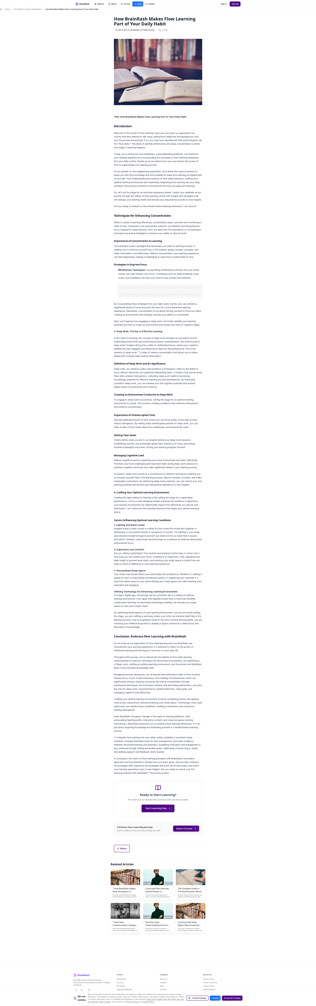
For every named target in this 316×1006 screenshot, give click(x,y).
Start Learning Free (156, 808)
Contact (163, 982)
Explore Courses (184, 828)
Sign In (224, 4)
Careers (163, 989)
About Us (163, 979)
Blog (8, 9)
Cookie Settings (199, 998)
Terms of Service (210, 982)
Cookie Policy (209, 986)
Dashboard (121, 979)
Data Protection (209, 989)
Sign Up (235, 4)
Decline (215, 998)
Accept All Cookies (232, 998)
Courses (120, 982)
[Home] (1, 9)
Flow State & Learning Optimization (28, 9)
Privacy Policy (209, 979)
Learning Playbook (124, 989)
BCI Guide (121, 986)
